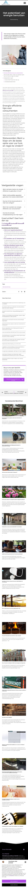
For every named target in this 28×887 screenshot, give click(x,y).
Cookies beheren (14, 884)
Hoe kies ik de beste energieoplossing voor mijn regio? (14, 213)
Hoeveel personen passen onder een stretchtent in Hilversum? (13, 324)
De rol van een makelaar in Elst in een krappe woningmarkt (13, 662)
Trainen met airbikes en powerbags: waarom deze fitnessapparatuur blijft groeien (13, 316)
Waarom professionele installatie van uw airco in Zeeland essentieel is (13, 745)
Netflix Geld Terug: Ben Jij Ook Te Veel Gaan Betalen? (12, 554)
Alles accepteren (14, 881)
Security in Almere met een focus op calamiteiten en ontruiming (12, 582)
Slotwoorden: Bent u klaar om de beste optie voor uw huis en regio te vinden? (14, 75)
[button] (25, 862)
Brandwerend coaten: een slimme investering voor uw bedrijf (13, 303)
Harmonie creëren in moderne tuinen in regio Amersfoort (13, 499)
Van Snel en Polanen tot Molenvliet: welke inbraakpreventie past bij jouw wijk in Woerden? (13, 355)
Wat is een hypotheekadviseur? (13, 230)
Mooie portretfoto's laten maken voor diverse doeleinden (12, 359)
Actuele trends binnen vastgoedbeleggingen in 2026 (13, 312)
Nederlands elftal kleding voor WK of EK (11, 343)
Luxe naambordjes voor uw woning (14, 262)
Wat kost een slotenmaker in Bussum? (9, 472)
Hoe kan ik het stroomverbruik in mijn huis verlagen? (14, 202)
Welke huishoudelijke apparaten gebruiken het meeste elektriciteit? (14, 196)
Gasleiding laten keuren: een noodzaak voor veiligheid (12, 826)
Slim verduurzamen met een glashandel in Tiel (11, 608)
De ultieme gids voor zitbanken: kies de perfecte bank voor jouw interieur (13, 307)
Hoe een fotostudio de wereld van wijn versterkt (11, 635)
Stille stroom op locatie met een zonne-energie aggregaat (13, 320)
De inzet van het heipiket (7, 717)
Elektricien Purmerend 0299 (8, 90)
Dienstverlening (14, 19)
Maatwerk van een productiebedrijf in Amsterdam (12, 526)
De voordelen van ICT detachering (14, 238)
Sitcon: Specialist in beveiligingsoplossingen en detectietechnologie (13, 328)
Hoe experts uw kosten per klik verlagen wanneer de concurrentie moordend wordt (13, 340)
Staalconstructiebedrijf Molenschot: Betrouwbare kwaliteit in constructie (14, 690)
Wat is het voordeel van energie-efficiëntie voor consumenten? (14, 207)
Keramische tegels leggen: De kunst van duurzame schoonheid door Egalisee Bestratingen (12, 772)
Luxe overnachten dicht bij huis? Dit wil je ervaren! (13, 332)
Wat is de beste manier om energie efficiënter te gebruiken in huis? (14, 190)
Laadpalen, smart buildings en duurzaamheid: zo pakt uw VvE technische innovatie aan (13, 347)
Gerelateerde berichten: (10, 81)
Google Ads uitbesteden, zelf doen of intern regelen (14, 351)
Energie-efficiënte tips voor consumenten (13, 72)
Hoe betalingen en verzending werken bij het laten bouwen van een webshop (13, 336)
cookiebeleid (11, 875)
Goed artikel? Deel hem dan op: (12, 79)
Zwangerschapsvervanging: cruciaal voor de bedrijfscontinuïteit (10, 799)
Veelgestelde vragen (8, 78)
